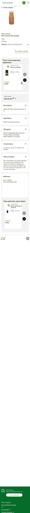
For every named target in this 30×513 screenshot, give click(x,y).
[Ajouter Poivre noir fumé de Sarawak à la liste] (8, 205)
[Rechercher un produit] (24, 2)
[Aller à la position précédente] (25, 74)
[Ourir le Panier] (28, 3)
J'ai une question (14, 495)
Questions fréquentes (7, 512)
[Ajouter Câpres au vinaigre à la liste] (8, 66)
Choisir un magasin (7, 2)
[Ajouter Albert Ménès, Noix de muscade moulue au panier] (27, 238)
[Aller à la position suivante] (25, 80)
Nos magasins (5, 509)
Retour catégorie (8, 7)
